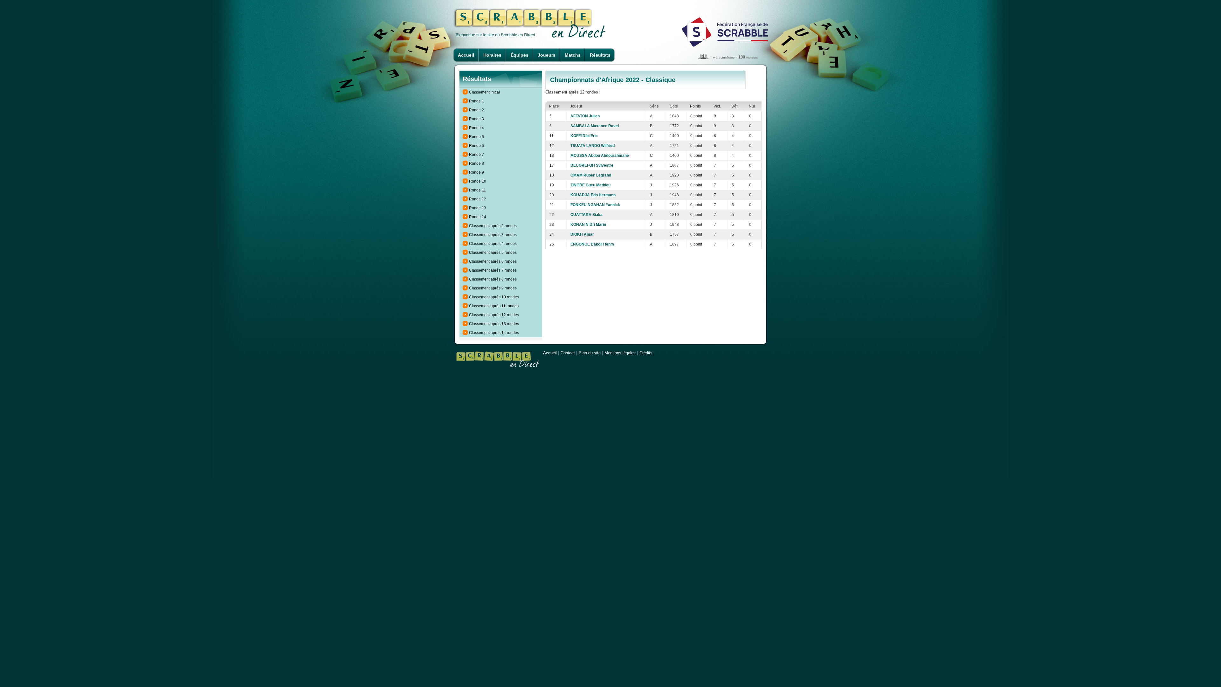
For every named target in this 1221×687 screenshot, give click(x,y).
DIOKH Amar (582, 234)
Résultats (600, 55)
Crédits (645, 352)
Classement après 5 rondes (493, 252)
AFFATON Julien (585, 116)
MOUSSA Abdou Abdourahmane (599, 155)
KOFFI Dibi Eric (584, 136)
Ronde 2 (476, 110)
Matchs (573, 55)
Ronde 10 (477, 181)
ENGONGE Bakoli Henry (592, 244)
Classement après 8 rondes (493, 279)
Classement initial (484, 92)
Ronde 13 (477, 208)
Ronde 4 (476, 128)
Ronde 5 (476, 137)
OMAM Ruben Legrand (590, 175)
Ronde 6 (476, 145)
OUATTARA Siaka (586, 214)
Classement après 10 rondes (494, 297)
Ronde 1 (476, 101)
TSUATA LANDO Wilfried (592, 145)
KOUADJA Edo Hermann (593, 195)
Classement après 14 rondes (494, 332)
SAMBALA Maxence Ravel (594, 126)
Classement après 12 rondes (494, 315)
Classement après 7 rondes (493, 270)
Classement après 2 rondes (493, 226)
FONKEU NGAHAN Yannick (595, 205)
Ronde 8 (476, 163)
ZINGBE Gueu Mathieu (590, 185)
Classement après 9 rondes (493, 288)
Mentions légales (620, 352)
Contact (568, 352)
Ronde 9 (476, 172)
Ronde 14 (477, 217)
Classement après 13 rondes (494, 324)
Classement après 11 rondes (494, 306)
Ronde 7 (476, 154)
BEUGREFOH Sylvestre (591, 165)
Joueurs (546, 55)
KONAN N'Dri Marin (588, 224)
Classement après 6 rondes (493, 261)
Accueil (466, 55)
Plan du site (590, 352)
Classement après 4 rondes (493, 243)
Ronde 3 (476, 119)
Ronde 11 (477, 190)
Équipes (519, 55)
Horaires (492, 55)
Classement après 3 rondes (493, 234)
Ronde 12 (477, 199)
